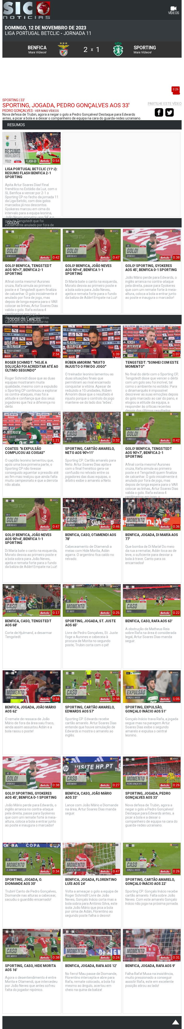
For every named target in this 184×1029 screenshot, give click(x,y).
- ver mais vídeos (46, 111)
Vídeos (173, 13)
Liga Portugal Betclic (32, 33)
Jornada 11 (77, 33)
